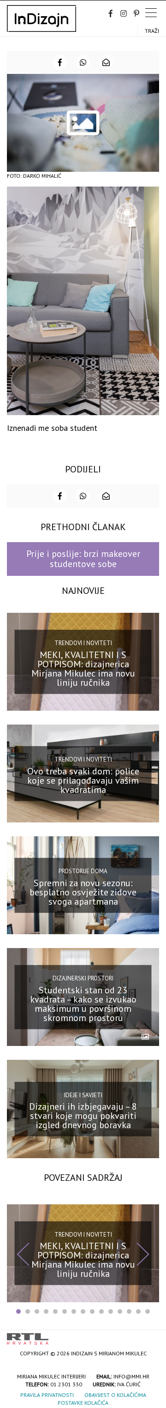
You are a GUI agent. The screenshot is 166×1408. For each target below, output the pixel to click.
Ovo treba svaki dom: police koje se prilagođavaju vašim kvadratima (83, 780)
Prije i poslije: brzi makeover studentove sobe (83, 558)
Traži (152, 30)
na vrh (150, 1335)
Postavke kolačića (83, 1402)
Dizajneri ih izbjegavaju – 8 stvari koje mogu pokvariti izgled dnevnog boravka (83, 1115)
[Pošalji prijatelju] (106, 62)
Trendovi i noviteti (83, 643)
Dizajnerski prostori (83, 978)
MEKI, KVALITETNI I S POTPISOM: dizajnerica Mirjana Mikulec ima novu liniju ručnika (83, 668)
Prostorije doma (83, 871)
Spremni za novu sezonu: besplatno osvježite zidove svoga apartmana (83, 892)
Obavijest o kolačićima (115, 1394)
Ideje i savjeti (83, 1095)
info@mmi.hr (131, 1376)
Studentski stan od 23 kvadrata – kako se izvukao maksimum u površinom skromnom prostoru (83, 1004)
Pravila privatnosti (47, 1394)
